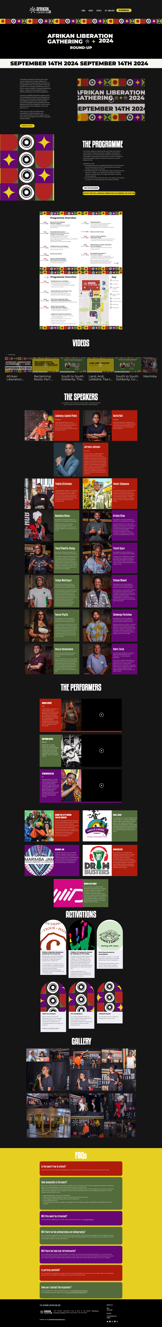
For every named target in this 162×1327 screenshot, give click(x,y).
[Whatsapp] (117, 1321)
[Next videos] (159, 364)
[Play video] (111, 99)
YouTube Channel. (88, 1219)
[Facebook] (115, 1321)
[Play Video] (18, 365)
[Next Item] (133, 1069)
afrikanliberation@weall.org (80, 1291)
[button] (10, 354)
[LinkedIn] (110, 1321)
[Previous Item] (30, 1115)
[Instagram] (112, 1321)
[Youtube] (107, 1321)
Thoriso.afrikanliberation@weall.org (76, 1292)
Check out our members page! (50, 1028)
